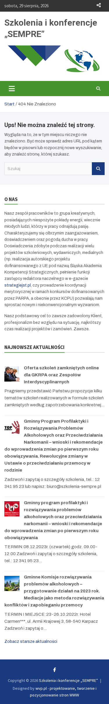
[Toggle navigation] (11, 88)
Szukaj (98, 168)
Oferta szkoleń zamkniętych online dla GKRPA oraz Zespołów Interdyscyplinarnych (61, 375)
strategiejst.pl (17, 285)
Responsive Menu (98, 5)
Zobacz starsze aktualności (30, 641)
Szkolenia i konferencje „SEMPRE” (68, 680)
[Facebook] (54, 669)
